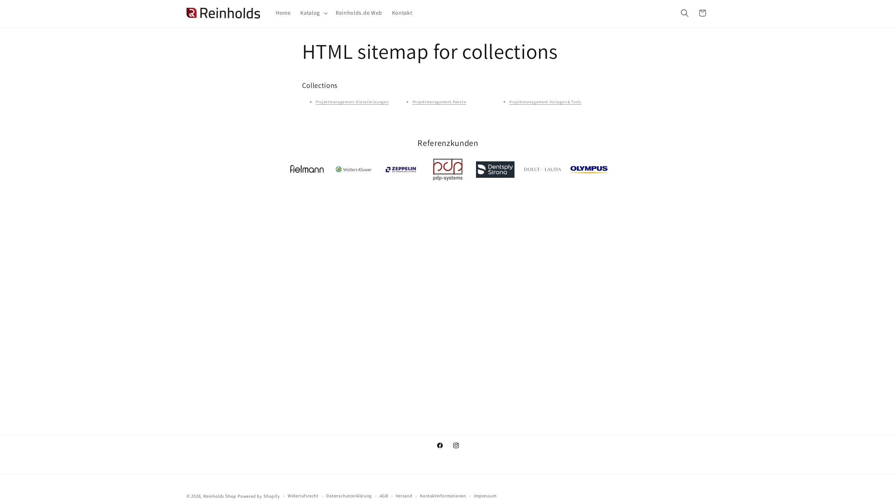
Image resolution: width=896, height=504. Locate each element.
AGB (384, 496)
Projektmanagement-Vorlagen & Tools (545, 101)
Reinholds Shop (219, 496)
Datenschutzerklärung (349, 496)
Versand (404, 496)
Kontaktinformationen (443, 496)
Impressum (485, 496)
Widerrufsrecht (303, 496)
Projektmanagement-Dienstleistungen (352, 101)
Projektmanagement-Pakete (439, 101)
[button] (313, 13)
